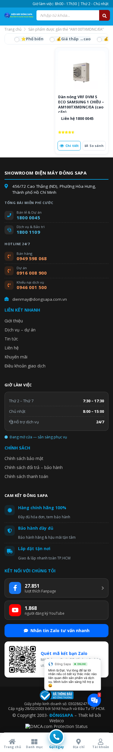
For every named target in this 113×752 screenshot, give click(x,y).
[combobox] (73, 15)
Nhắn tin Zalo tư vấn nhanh (59, 630)
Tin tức (11, 339)
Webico (56, 720)
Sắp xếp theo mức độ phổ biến (29, 39)
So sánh (96, 145)
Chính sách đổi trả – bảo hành (34, 467)
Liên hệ (12, 348)
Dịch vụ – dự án (20, 330)
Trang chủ (13, 29)
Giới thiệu (14, 321)
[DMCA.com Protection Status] (56, 726)
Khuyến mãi (16, 357)
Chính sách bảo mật (24, 458)
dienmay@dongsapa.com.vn (39, 299)
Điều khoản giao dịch (25, 366)
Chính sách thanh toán (26, 476)
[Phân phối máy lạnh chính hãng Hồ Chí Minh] (18, 15)
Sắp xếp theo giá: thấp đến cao (70, 39)
